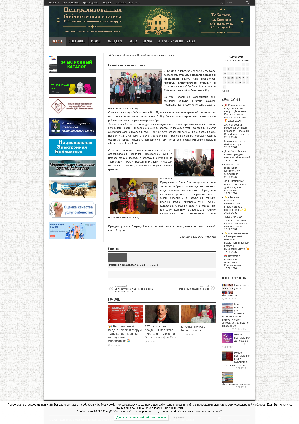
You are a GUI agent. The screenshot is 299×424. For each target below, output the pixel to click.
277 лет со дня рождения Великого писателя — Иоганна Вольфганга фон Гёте (160, 332)
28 (239, 82)
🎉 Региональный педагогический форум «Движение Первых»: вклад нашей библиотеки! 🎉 (125, 334)
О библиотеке (71, 2)
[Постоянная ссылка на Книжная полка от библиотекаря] (198, 322)
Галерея (133, 41)
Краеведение (90, 2)
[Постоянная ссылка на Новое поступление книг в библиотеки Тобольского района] (227, 360)
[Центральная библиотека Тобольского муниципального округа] (90, 28)
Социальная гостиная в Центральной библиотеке (232, 169)
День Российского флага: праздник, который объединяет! (237, 154)
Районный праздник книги (194, 287)
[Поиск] (247, 2)
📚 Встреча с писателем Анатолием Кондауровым (232, 260)
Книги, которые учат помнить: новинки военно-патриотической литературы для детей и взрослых (235, 315)
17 (224, 78)
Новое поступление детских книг (242, 337)
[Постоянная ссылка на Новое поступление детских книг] (227, 342)
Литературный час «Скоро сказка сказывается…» (134, 289)
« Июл (226, 90)
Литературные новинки (236, 384)
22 (243, 78)
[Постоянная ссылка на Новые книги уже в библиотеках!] (227, 293)
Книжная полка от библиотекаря (194, 328)
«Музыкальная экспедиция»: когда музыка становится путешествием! (235, 221)
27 (236, 82)
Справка (121, 2)
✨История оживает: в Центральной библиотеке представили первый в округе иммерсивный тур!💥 (236, 241)
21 (239, 78)
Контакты (134, 2)
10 (224, 73)
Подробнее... (179, 417)
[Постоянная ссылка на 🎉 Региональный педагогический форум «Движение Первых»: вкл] (125, 322)
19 (232, 78)
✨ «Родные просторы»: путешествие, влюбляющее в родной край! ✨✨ (235, 203)
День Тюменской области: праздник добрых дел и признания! (235, 185)
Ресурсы (107, 2)
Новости (54, 2)
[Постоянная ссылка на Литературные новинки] (227, 381)
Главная (116, 55)
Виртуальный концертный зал (176, 41)
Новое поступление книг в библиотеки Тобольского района (236, 358)
